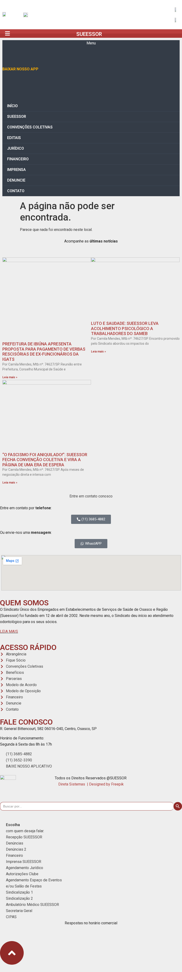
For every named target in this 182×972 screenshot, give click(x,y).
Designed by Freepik (106, 784)
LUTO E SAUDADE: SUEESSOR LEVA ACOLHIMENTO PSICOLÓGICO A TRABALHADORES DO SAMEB (125, 328)
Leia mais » (9, 377)
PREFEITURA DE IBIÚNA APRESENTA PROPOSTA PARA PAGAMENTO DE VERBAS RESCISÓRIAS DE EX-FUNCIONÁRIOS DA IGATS (43, 351)
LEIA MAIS (9, 631)
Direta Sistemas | (73, 784)
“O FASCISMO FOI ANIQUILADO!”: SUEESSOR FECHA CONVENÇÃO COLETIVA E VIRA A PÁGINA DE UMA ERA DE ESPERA (44, 459)
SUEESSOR (89, 34)
